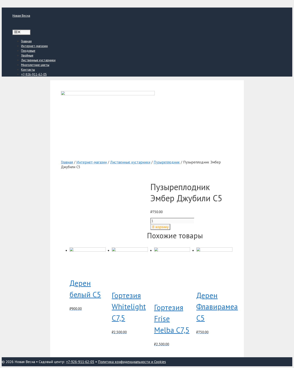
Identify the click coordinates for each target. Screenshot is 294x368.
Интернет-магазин (34, 46)
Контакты (28, 70)
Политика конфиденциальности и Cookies (132, 361)
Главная (26, 41)
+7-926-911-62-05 (34, 74)
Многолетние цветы (35, 65)
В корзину (160, 227)
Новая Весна (21, 16)
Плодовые (28, 51)
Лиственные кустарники (38, 60)
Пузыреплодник (167, 162)
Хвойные (27, 55)
